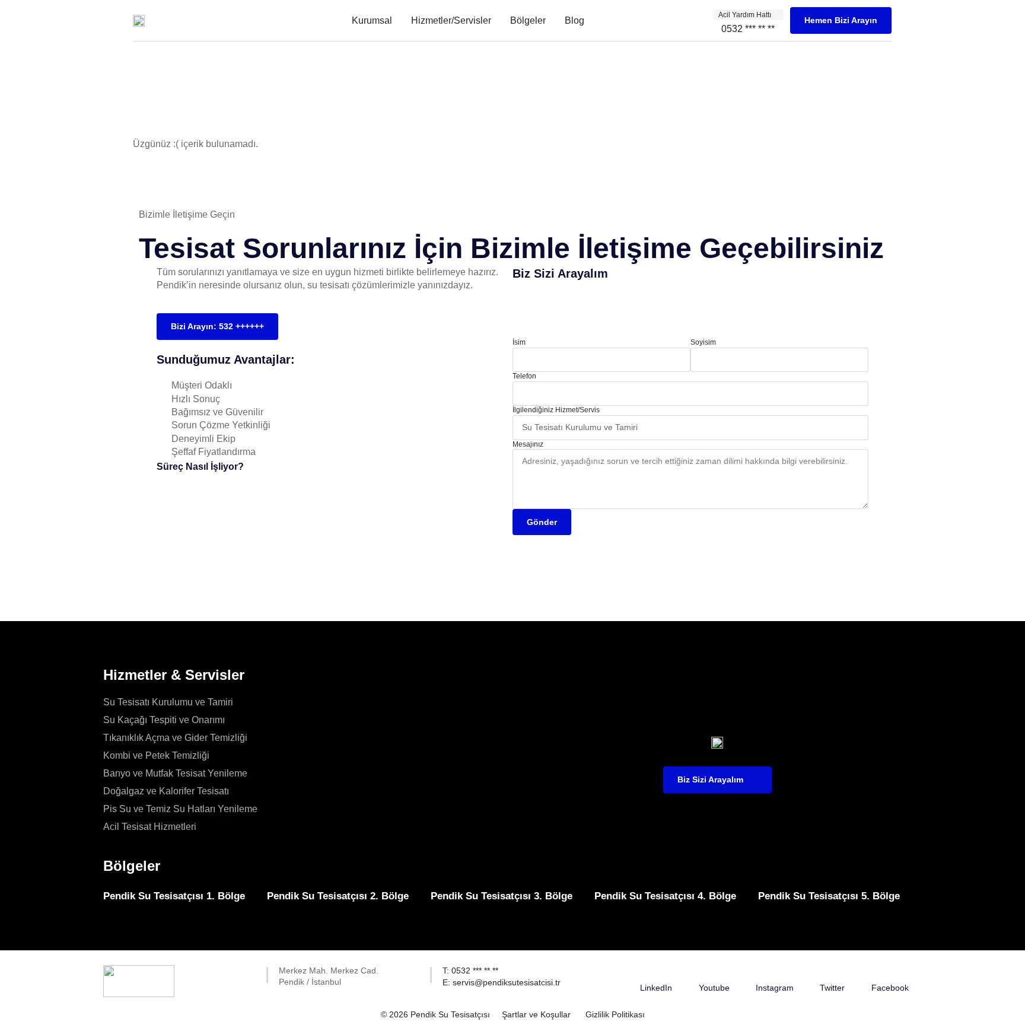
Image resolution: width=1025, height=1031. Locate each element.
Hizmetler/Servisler (451, 20)
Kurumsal (372, 20)
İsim (519, 342)
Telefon (524, 376)
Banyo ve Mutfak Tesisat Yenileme (175, 773)
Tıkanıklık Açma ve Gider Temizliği (175, 738)
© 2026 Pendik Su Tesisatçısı (435, 1014)
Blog (574, 20)
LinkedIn (656, 987)
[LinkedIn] (656, 972)
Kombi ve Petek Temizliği (156, 755)
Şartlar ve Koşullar (536, 1014)
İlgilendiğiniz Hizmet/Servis (556, 410)
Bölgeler (528, 20)
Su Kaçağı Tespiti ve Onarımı (164, 720)
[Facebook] (890, 972)
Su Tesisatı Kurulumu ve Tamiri (168, 702)
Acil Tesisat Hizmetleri (149, 827)
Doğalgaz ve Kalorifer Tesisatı (166, 791)
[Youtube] (714, 972)
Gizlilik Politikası (615, 1014)
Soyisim (703, 342)
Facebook (890, 987)
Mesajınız (527, 444)
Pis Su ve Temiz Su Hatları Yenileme (180, 809)
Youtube (714, 987)
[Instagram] (775, 972)
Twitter (832, 987)
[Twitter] (832, 972)
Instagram (775, 987)
